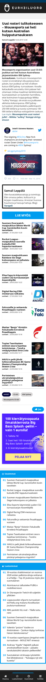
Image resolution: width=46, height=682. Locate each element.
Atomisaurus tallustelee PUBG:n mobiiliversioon (22, 586)
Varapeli (8, 205)
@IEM (14, 131)
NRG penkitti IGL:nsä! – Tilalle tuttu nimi (23, 611)
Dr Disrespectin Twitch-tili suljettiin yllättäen (24, 594)
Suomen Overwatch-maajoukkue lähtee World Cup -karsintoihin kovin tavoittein (16, 227)
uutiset (5, 233)
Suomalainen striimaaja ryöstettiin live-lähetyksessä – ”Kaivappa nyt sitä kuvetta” (24, 658)
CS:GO (15, 394)
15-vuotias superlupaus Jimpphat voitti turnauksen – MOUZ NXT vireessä (25, 639)
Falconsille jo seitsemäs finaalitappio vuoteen (14, 308)
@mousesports (31, 142)
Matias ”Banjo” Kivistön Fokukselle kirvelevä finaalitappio (14, 329)
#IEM (20, 145)
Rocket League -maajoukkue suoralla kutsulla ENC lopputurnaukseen (13, 243)
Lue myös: (21, 117)
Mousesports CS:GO (11, 399)
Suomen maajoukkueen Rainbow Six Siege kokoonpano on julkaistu (15, 257)
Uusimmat (10, 473)
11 (17, 178)
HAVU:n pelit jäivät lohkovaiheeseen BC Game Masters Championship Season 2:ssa (16, 363)
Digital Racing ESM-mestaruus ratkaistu (13, 292)
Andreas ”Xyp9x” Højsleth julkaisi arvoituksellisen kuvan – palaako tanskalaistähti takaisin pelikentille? (24, 648)
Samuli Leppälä (8, 40)
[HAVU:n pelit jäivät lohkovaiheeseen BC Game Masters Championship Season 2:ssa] (37, 364)
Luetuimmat (11, 566)
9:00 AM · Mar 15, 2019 (30, 178)
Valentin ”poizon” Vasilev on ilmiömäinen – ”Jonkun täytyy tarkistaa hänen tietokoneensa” (25, 630)
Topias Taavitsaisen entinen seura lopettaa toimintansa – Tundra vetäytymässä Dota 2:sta (15, 347)
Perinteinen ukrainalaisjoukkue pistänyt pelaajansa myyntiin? (12, 379)
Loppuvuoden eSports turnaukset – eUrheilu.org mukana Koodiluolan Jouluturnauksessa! (24, 603)
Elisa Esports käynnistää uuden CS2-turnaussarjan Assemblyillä (15, 277)
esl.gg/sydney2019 (16, 150)
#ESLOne (21, 137)
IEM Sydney (26, 394)
